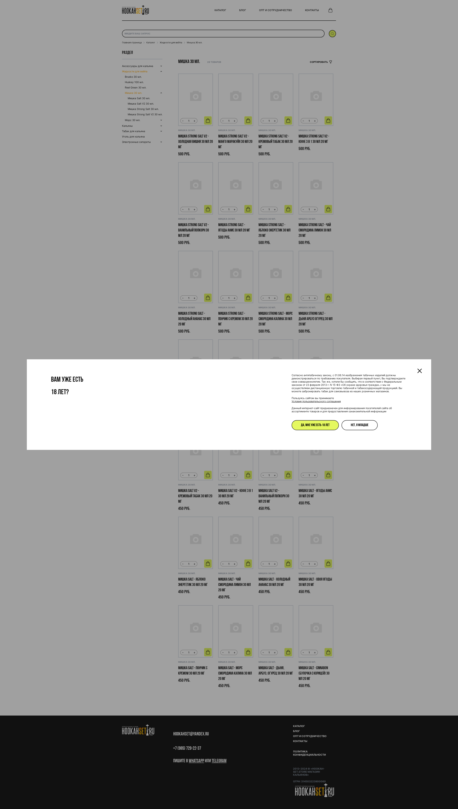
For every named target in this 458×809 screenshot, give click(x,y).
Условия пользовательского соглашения (316, 401)
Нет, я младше (359, 425)
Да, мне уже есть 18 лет (315, 425)
